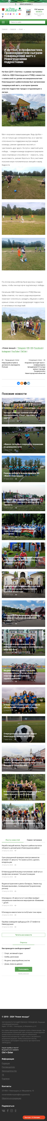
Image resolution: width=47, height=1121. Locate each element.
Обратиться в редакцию (11, 1098)
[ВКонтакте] (18, 383)
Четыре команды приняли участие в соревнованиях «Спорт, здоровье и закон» (21, 415)
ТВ (3, 1075)
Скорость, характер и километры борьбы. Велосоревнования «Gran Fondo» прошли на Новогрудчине (23, 762)
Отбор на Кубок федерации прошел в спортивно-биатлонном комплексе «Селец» (21, 618)
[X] (25, 383)
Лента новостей (13, 840)
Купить (39, 11)
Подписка (6, 1079)
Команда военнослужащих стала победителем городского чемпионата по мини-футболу (23, 647)
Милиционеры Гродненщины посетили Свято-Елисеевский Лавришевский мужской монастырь (22, 589)
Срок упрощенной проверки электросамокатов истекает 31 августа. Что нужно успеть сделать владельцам (21, 860)
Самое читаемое (34, 840)
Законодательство (9, 1071)
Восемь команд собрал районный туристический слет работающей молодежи (20, 531)
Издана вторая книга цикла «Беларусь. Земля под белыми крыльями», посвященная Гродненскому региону (22, 886)
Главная (4, 29)
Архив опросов (23, 973)
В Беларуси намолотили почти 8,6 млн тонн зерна (21, 912)
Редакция (6, 1063)
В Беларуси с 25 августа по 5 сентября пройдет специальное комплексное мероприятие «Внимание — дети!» (23, 900)
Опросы (23, 942)
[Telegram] (28, 383)
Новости (13, 29)
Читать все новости (23, 935)
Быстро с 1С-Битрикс (32, 1117)
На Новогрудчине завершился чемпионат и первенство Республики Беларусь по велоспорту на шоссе (23, 560)
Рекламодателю (8, 1067)
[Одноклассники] (21, 383)
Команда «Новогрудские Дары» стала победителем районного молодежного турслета (22, 502)
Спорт (21, 29)
